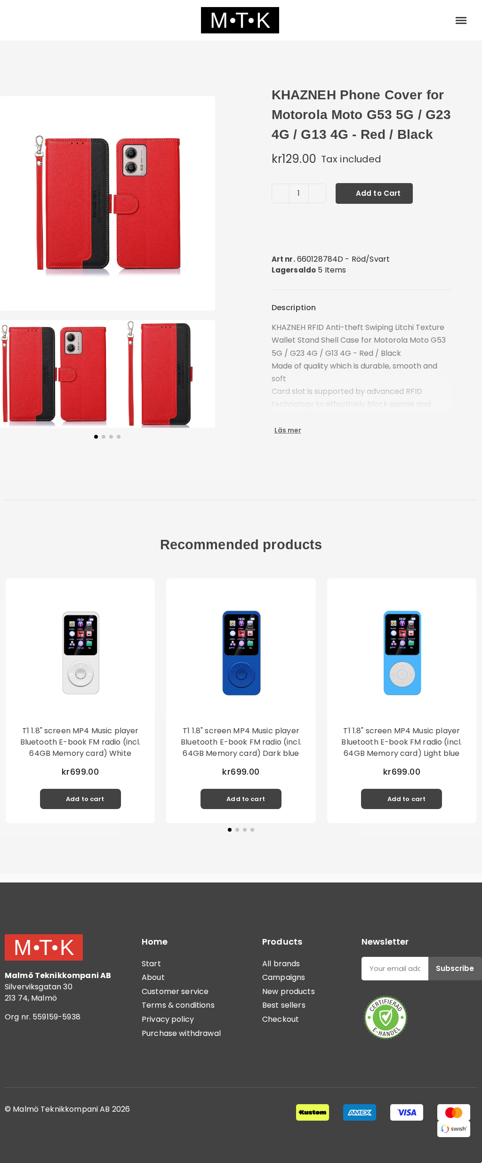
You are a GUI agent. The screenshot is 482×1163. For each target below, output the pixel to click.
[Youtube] (68, 1055)
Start (151, 963)
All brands (281, 963)
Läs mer (287, 430)
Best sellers (283, 1005)
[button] (20, 20)
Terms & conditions (178, 1005)
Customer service (175, 991)
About (153, 977)
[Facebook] (16, 1055)
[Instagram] (42, 1055)
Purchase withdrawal (181, 1033)
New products (288, 991)
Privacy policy (168, 1019)
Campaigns (283, 977)
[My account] (430, 20)
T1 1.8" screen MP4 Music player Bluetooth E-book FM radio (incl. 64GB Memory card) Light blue (401, 742)
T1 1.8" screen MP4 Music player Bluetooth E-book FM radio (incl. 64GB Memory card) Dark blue (241, 742)
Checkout (280, 1019)
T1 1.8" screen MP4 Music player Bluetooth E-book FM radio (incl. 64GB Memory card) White (80, 742)
